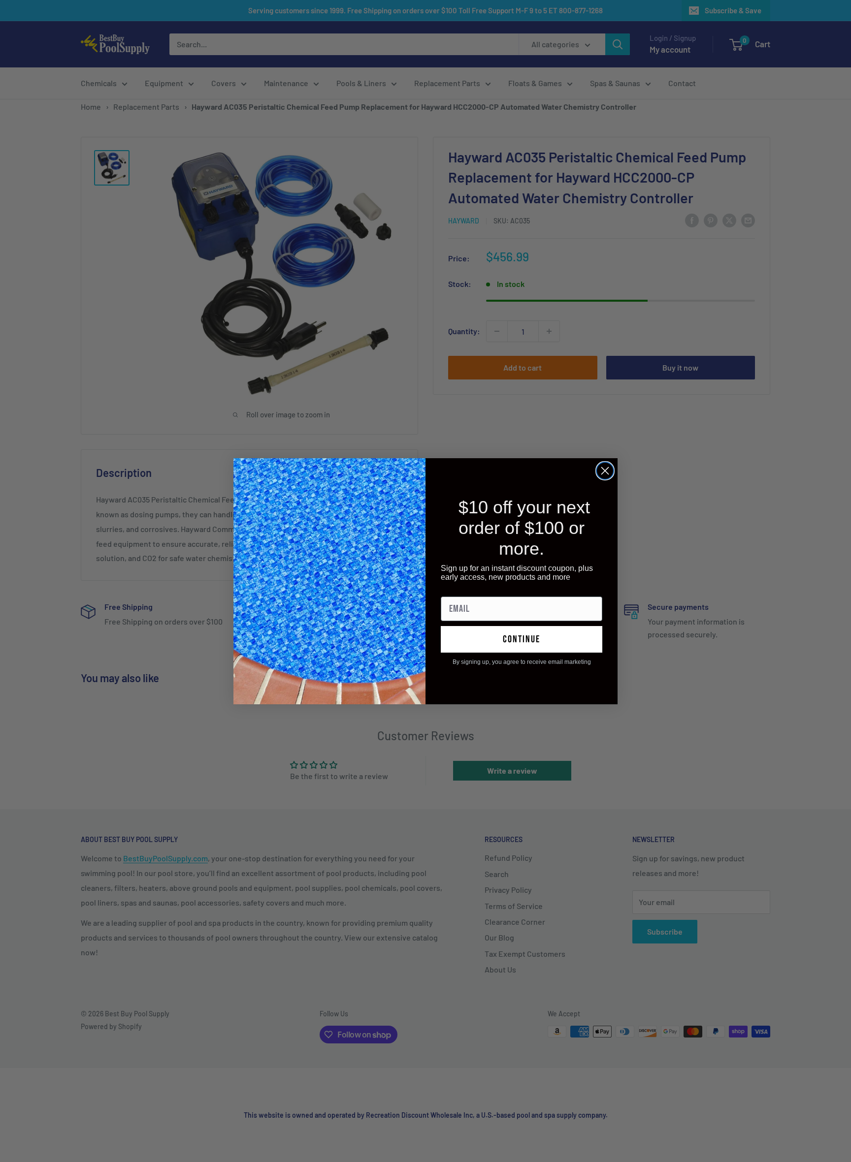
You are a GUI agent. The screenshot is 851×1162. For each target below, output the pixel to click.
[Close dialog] (605, 470)
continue (521, 639)
